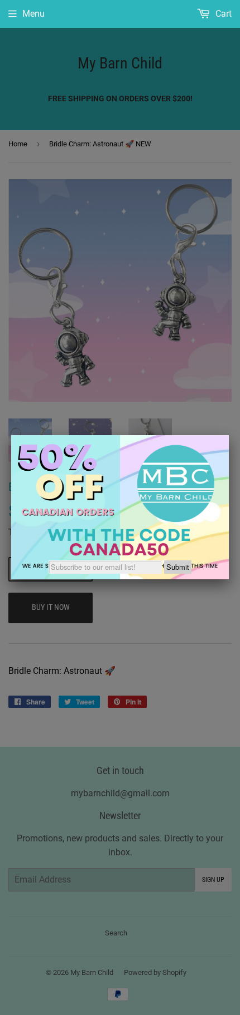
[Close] (229, 435)
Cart (222, 13)
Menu (33, 13)
